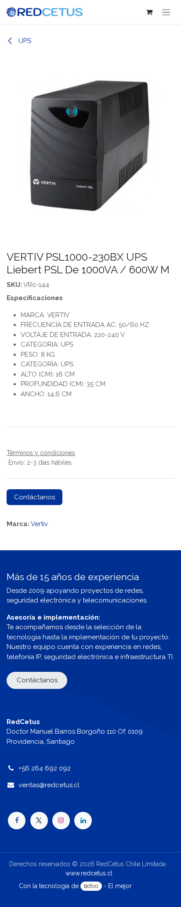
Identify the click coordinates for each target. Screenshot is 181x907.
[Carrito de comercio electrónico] (149, 12)
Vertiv (39, 524)
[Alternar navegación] (166, 12)
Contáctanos (34, 497)
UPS (24, 41)
